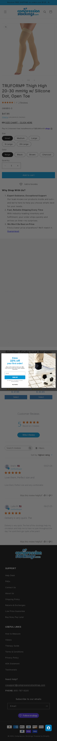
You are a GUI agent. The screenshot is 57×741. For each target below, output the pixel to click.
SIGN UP (15, 377)
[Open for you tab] (48, 728)
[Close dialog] (54, 355)
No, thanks (15, 384)
